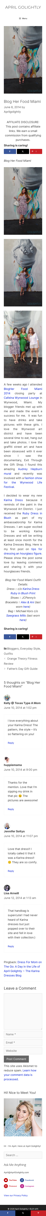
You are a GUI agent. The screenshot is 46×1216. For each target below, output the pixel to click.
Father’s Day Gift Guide (22, 668)
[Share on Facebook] (10, 151)
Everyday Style (30, 648)
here (26, 606)
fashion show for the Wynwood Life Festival (23, 482)
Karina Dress (13, 500)
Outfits (8, 653)
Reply (11, 742)
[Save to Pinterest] (38, 1213)
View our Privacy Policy (16, 1195)
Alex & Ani (27, 602)
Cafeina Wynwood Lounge (21, 397)
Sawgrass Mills (16, 615)
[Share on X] (23, 151)
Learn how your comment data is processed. (20, 1075)
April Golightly (23, 7)
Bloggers (13, 648)
